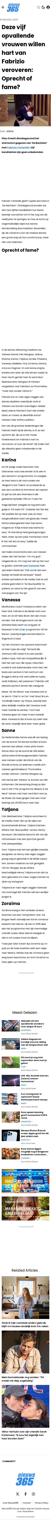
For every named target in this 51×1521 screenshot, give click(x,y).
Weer (23, 1048)
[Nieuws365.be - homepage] (13, 7)
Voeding (25, 1158)
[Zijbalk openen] (3, 7)
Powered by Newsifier (25, 1517)
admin (10, 131)
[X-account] (17, 1494)
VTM (22, 629)
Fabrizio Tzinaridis (18, 147)
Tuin (23, 1067)
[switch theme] (43, 7)
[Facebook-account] (25, 1494)
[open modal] (48, 7)
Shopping (25, 1030)
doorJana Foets (28, 1143)
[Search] (38, 7)
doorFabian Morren (29, 1034)
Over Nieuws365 (10, 1502)
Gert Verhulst (31, 565)
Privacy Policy (41, 1502)
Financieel (26, 1122)
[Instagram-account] (33, 1494)
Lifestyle (25, 1140)
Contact (27, 1502)
